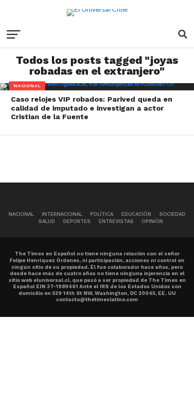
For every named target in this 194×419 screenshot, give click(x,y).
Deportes (77, 221)
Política (101, 214)
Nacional (21, 214)
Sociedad (172, 214)
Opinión (152, 221)
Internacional (62, 214)
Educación (136, 214)
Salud (46, 221)
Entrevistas (116, 221)
